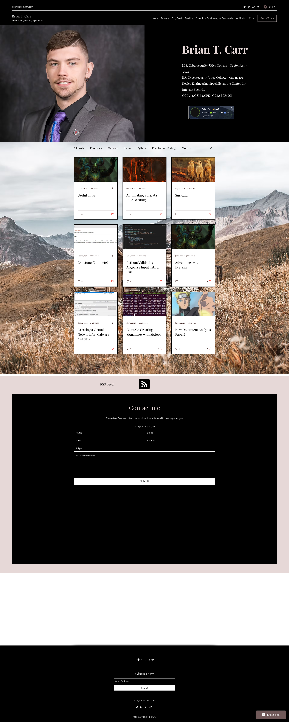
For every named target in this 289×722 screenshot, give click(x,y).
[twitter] (244, 6)
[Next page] (163, 362)
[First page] (119, 362)
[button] (211, 148)
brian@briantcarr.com (22, 7)
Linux (127, 148)
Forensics (96, 148)
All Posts (79, 148)
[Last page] (169, 362)
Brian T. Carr (21, 16)
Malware (113, 148)
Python (141, 148)
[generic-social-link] (253, 6)
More (185, 148)
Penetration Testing (164, 148)
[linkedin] (249, 6)
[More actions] (113, 188)
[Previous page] (125, 362)
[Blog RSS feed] (144, 384)
